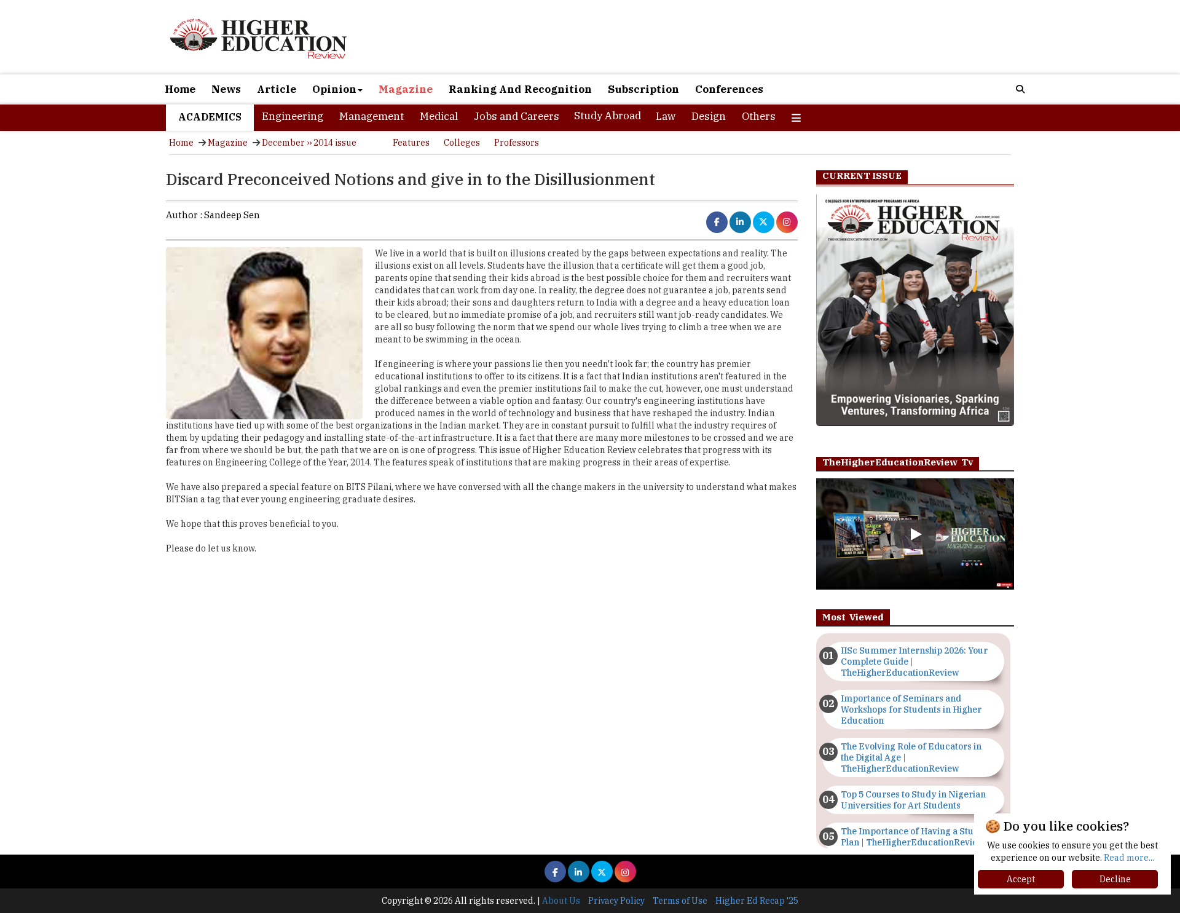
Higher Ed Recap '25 (756, 900)
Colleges (462, 142)
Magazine (406, 89)
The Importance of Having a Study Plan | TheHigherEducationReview (913, 837)
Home (180, 89)
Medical (439, 116)
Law (665, 116)
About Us (561, 900)
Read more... (1129, 857)
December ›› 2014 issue (309, 142)
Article (276, 89)
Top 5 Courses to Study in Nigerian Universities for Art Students (913, 800)
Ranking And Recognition (520, 89)
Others (759, 116)
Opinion (334, 89)
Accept (1021, 879)
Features (411, 142)
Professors (516, 142)
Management (371, 116)
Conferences (729, 89)
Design (708, 116)
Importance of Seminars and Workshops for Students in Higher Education (911, 709)
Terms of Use (680, 900)
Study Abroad (607, 115)
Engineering (292, 116)
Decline (1115, 879)
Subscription (643, 89)
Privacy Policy (616, 900)
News (226, 89)
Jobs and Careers (516, 116)
